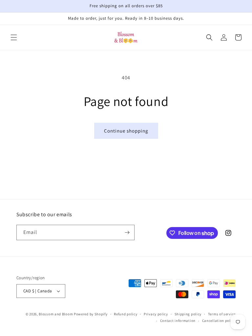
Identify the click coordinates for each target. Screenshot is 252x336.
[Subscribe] (127, 232)
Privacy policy (156, 314)
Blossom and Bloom (56, 314)
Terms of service (222, 314)
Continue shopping (126, 131)
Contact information (178, 320)
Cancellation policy (219, 320)
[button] (14, 37)
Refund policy (125, 314)
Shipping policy (188, 314)
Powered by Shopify (91, 314)
